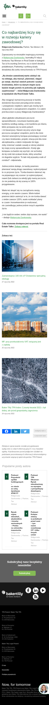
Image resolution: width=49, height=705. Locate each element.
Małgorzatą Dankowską (13, 58)
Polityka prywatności (9, 674)
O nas (4, 665)
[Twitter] (25, 431)
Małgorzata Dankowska (20, 217)
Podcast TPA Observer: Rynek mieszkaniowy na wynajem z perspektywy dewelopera (35, 483)
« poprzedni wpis (40, 436)
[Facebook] (6, 431)
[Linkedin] (15, 431)
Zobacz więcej (22, 226)
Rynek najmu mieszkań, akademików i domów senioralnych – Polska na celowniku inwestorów (15, 521)
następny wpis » (40, 431)
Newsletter (5, 670)
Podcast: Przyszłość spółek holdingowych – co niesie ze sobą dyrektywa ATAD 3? (15, 484)
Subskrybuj (24, 573)
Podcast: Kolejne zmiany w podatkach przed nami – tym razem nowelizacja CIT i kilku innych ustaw (35, 523)
